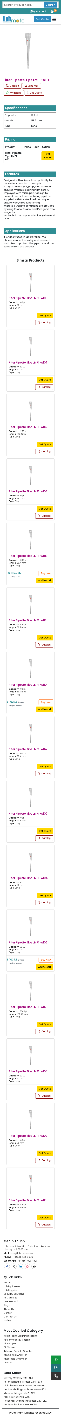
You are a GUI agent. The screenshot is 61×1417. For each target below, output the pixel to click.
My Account (39, 11)
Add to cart (44, 580)
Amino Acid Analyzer (15, 1354)
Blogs (7, 1305)
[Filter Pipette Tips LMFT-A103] (30, 472)
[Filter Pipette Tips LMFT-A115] (30, 537)
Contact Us (10, 1316)
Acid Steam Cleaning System (20, 1335)
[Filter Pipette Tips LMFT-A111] (28, 50)
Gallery (8, 1320)
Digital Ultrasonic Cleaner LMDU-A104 (24, 1385)
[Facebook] (7, 1266)
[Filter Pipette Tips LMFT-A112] (30, 601)
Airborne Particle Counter (18, 1351)
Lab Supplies (11, 1290)
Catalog (14, 85)
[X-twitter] (14, 1266)
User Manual (11, 1301)
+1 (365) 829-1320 (21, 1260)
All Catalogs (10, 1297)
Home (7, 1282)
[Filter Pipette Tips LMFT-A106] (30, 924)
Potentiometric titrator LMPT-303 (23, 1381)
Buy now (46, 573)
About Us (9, 1309)
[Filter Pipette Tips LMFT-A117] (30, 988)
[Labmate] (12, 19)
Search (50, 5)
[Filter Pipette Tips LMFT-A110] (30, 666)
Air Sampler (10, 1343)
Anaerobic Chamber (15, 1358)
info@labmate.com (18, 1253)
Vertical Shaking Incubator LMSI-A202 (25, 1389)
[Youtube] (34, 1266)
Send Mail (32, 85)
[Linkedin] (20, 1266)
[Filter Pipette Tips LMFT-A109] (30, 1117)
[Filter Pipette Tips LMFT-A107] (30, 343)
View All (8, 1362)
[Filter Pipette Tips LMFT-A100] (30, 795)
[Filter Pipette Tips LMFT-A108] (30, 279)
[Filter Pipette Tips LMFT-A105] (30, 1052)
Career (8, 1312)
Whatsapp (15, 92)
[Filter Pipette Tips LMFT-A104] (30, 859)
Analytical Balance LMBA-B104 (20, 1404)
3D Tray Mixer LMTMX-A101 (18, 1378)
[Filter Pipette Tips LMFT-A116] (30, 408)
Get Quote (42, 19)
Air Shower (9, 1347)
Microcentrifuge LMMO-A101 (19, 1393)
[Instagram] (27, 1266)
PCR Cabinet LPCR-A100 (17, 1397)
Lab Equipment (12, 1286)
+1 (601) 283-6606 (18, 1257)
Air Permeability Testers (17, 1339)
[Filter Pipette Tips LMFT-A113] (30, 1181)
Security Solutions (14, 1293)
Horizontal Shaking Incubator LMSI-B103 (25, 1400)
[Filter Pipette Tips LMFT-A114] (30, 730)
